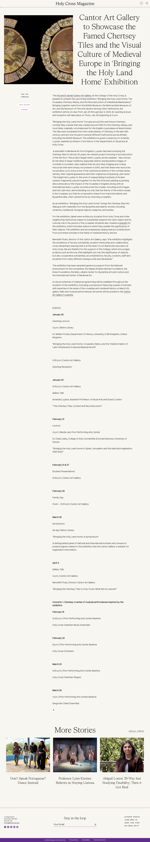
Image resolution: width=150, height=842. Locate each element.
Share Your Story (132, 822)
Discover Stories (132, 816)
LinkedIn (11, 827)
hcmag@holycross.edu (11, 823)
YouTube (17, 827)
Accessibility (86, 840)
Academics (24, 109)
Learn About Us (130, 819)
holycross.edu (130, 825)
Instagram (8, 827)
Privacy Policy (73, 840)
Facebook (5, 827)
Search (147, 3)
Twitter (14, 827)
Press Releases (24, 104)
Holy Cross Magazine (75, 4)
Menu (141, 3)
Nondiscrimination (100, 840)
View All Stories (136, 731)
